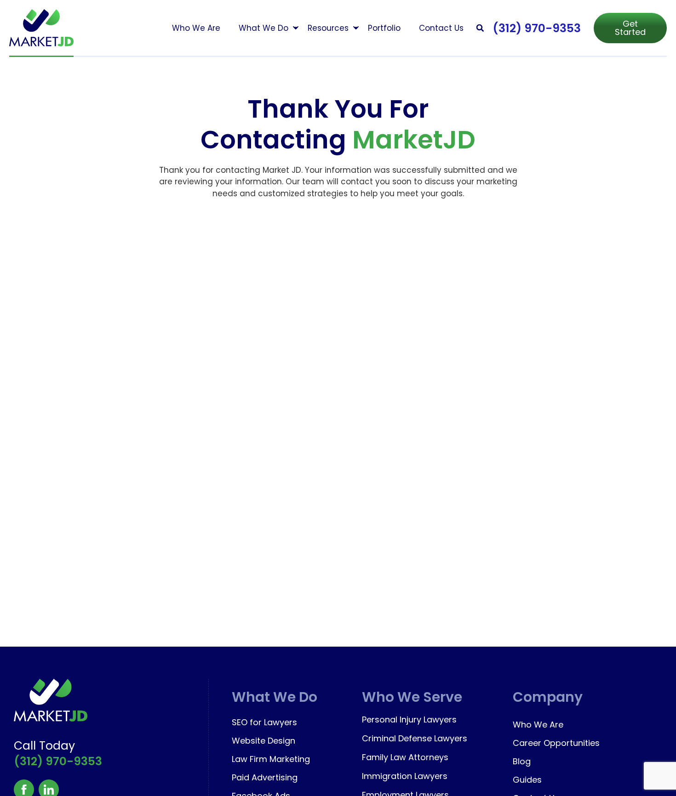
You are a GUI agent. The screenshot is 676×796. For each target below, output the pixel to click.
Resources (328, 28)
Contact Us (441, 28)
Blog (522, 761)
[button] (480, 27)
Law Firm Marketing (271, 759)
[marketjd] (41, 27)
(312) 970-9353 (537, 28)
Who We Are (196, 28)
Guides (527, 779)
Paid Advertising (265, 777)
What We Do (263, 28)
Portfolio (384, 28)
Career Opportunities (556, 743)
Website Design (263, 740)
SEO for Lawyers (264, 722)
